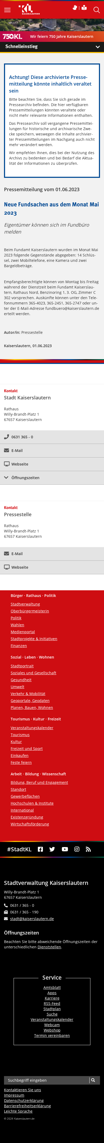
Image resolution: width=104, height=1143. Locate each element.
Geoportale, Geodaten (30, 700)
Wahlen (17, 624)
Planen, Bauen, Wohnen (32, 707)
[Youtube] (64, 849)
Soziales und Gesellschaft (33, 672)
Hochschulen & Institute (32, 803)
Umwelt (17, 686)
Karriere (52, 998)
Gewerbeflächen (25, 796)
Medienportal (23, 631)
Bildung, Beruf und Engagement (39, 782)
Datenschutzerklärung (24, 1100)
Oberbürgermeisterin (30, 610)
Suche (52, 1014)
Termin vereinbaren (52, 1035)
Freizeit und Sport (27, 748)
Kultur (16, 741)
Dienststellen (49, 946)
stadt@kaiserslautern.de (32, 918)
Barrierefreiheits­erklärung (27, 1105)
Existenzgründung (27, 817)
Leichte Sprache (18, 1111)
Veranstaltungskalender (32, 727)
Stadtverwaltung (25, 604)
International (22, 810)
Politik (16, 617)
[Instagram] (77, 849)
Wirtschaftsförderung (30, 824)
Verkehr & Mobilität (28, 693)
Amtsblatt (52, 987)
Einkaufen (20, 755)
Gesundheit (21, 679)
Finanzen (19, 645)
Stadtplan (52, 1008)
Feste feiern (21, 762)
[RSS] (88, 849)
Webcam (52, 1024)
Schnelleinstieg (21, 47)
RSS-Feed (52, 1003)
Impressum (14, 1095)
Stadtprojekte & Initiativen (34, 638)
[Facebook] (40, 849)
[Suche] (93, 1080)
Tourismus (20, 734)
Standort (18, 789)
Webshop (52, 1030)
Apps (52, 992)
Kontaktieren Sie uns (22, 1089)
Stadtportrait (22, 665)
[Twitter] (52, 849)
